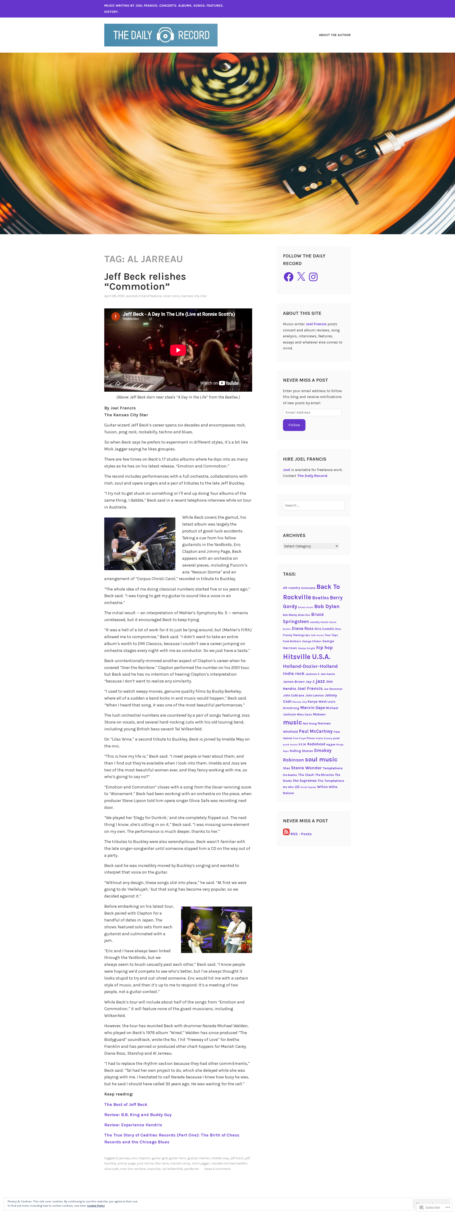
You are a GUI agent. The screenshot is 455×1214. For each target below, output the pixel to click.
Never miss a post (305, 380)
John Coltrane (293, 695)
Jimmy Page (127, 1163)
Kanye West (317, 702)
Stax (286, 768)
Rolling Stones (301, 751)
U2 (297, 787)
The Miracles (324, 775)
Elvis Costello (324, 629)
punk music (290, 744)
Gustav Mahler (198, 1158)
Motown (319, 714)
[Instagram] (313, 277)
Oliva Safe (111, 1169)
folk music (317, 635)
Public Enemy (324, 738)
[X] (301, 277)
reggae (330, 744)
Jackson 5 (312, 674)
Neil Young (310, 723)
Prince (311, 738)
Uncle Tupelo (308, 787)
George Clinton (311, 641)
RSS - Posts (301, 834)
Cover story (171, 296)
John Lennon (314, 695)
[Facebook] (288, 277)
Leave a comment (217, 1169)
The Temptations (331, 781)
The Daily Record (312, 475)
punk (336, 738)
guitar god (160, 1158)
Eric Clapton (141, 1158)
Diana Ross (303, 628)
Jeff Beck (237, 1158)
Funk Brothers (292, 641)
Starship (154, 1169)
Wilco (322, 786)
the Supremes (305, 781)
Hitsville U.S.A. (306, 657)
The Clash (306, 775)
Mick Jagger (201, 1163)
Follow (294, 425)
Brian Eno (304, 615)
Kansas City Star (194, 296)
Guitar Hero (177, 1158)
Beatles (320, 597)
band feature (151, 296)
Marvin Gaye (312, 707)
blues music (305, 607)
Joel (286, 469)
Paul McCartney (316, 731)
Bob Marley (290, 615)
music (292, 722)
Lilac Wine (162, 1163)
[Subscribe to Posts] (286, 834)
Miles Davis (304, 714)
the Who (288, 787)
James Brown (294, 682)
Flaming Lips (301, 635)
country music (319, 622)
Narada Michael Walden (229, 1163)
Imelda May (220, 1158)
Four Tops (331, 635)
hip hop (324, 647)
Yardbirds (191, 1169)
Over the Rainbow (133, 1169)
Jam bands (327, 674)
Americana (308, 588)
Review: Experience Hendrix (133, 1124)
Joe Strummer (333, 689)
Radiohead (316, 744)
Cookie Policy (96, 1205)
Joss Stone (145, 1163)
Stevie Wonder (306, 767)
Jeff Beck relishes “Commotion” (145, 281)
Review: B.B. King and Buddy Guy (138, 1114)
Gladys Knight (306, 648)
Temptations (333, 768)
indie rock (294, 673)
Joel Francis (316, 324)
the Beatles (290, 775)
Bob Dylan (327, 606)
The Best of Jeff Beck (125, 1104)
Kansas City (299, 701)
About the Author (335, 35)
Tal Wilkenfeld (172, 1169)
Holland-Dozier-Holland (310, 666)
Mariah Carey (180, 1163)
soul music (321, 759)
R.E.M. (302, 744)
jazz (320, 681)
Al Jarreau (123, 1158)
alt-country (291, 588)
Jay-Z (310, 682)
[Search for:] (314, 505)
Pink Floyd (299, 738)
